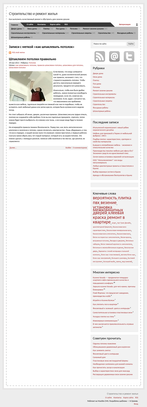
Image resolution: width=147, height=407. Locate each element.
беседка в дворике (117, 241)
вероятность (105, 198)
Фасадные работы (126, 33)
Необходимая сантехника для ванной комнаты (113, 364)
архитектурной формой (102, 227)
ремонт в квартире (109, 220)
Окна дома (33, 29)
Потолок (75, 29)
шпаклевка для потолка (73, 65)
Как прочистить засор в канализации (109, 368)
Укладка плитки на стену (103, 317)
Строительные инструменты (25, 33)
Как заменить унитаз (102, 350)
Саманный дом (99, 357)
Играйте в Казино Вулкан (103, 300)
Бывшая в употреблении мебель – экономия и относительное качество (112, 146)
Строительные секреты (83, 33)
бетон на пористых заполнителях (106, 237)
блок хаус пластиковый (110, 255)
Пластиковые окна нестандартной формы (110, 361)
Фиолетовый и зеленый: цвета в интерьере (111, 308)
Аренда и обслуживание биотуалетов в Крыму (112, 175)
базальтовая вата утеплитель (104, 234)
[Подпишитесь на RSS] (99, 56)
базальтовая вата (123, 234)
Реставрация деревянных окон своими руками (113, 374)
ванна (118, 262)
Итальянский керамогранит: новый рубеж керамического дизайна (111, 129)
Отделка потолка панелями (104, 344)
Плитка (48, 29)
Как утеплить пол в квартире (105, 304)
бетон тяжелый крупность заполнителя (116, 244)
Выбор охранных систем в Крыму (107, 172)
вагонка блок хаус (128, 255)
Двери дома (17, 29)
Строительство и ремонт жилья (33, 14)
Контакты (41, 24)
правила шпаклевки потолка (49, 65)
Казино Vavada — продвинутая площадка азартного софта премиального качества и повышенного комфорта (111, 280)
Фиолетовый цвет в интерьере (106, 354)
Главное (14, 25)
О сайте (30, 24)
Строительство (106, 33)
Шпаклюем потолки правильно (32, 59)
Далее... (13, 148)
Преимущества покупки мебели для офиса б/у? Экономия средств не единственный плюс (113, 152)
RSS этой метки (18, 53)
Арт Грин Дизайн (124, 223)
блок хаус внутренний (101, 258)
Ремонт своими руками (95, 29)
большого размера (119, 258)
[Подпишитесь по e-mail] (114, 56)
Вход (136, 404)
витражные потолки (101, 241)
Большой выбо (109, 262)
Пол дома (61, 29)
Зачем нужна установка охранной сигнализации (113, 157)
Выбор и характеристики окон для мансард (111, 371)
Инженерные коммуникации (105, 321)
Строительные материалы (55, 33)
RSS (66, 24)
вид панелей (127, 262)
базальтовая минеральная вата (119, 230)
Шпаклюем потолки (17, 68)
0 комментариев (80, 148)
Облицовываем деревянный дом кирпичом (111, 347)
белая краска (126, 237)
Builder (68, 148)
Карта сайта (55, 24)
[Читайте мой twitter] (129, 56)
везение (109, 203)
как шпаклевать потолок (26, 65)
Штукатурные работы (22, 37)
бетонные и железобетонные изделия (108, 248)
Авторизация (124, 24)
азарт (114, 223)
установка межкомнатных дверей (108, 210)
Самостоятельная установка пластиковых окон (112, 313)
